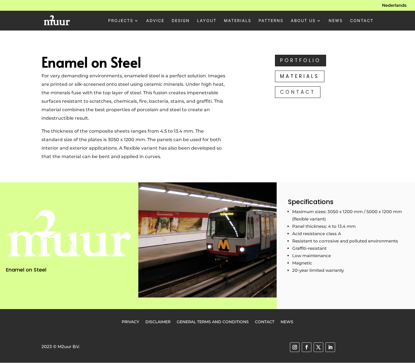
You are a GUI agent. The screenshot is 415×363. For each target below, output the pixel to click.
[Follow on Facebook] (306, 347)
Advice (155, 21)
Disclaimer (158, 321)
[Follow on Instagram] (295, 347)
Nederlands (394, 5)
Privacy (130, 321)
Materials (237, 21)
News (336, 21)
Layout (207, 21)
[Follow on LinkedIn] (330, 347)
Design (181, 21)
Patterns (271, 21)
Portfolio (300, 60)
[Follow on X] (318, 347)
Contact (362, 21)
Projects (120, 21)
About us (303, 21)
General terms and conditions (213, 321)
